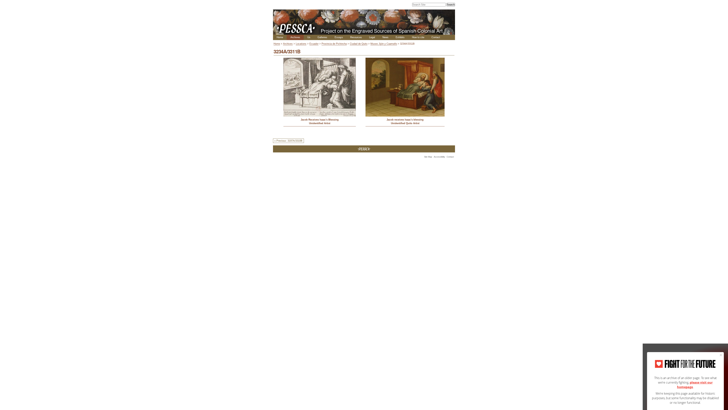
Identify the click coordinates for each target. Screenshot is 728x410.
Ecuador (313, 43)
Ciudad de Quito (358, 43)
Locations (301, 43)
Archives (295, 37)
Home (280, 37)
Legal (372, 37)
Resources (356, 37)
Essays (339, 37)
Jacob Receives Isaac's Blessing (320, 119)
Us (308, 37)
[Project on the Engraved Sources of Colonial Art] (364, 33)
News (385, 37)
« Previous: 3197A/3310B (288, 140)
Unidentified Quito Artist (405, 123)
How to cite (418, 37)
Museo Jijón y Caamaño (383, 43)
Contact (435, 37)
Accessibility (439, 157)
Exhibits (400, 37)
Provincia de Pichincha (334, 43)
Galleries (322, 37)
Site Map (428, 157)
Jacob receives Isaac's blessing (405, 119)
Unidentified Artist (319, 123)
